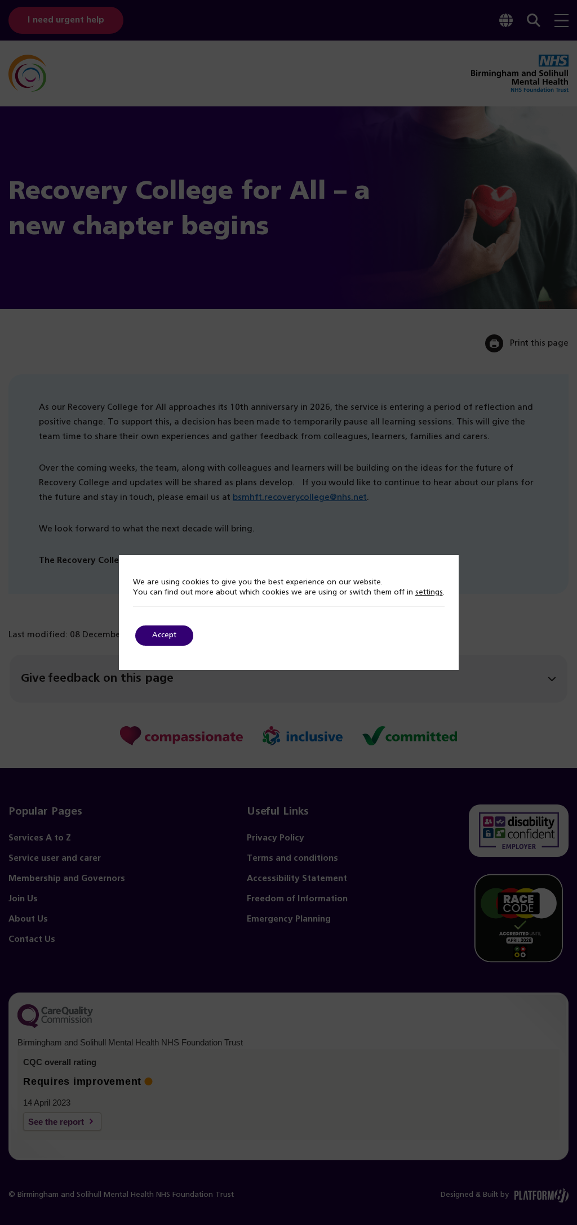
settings (429, 592)
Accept (164, 635)
